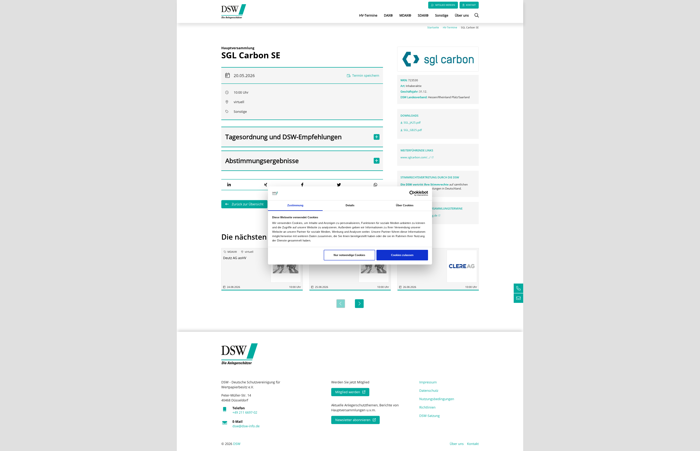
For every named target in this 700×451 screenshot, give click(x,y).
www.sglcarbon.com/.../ (415, 157)
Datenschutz (428, 390)
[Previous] (340, 303)
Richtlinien (427, 407)
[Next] (359, 303)
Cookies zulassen (402, 255)
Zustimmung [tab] (295, 205)
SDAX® (423, 15)
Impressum (428, 382)
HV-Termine (368, 15)
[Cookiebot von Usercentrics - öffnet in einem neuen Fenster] (412, 193)
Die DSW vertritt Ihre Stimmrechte (424, 184)
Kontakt (471, 5)
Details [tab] (350, 205)
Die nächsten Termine (259, 237)
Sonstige (441, 15)
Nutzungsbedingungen (436, 399)
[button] (229, 184)
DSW (236, 444)
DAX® (388, 15)
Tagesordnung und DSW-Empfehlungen (283, 136)
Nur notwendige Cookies (349, 255)
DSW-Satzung (429, 415)
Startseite (433, 27)
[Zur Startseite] (233, 11)
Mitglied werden (445, 5)
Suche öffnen (476, 18)
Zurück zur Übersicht (247, 204)
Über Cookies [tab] (404, 205)
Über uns (462, 15)
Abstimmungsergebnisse (262, 160)
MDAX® (405, 15)
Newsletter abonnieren (352, 420)
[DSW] (239, 354)
